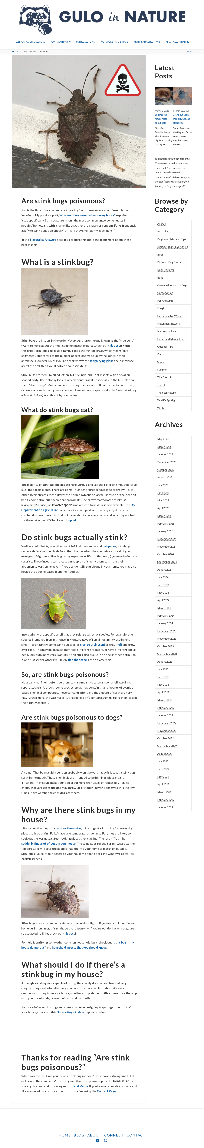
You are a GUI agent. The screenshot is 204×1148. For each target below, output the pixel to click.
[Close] (120, 551)
